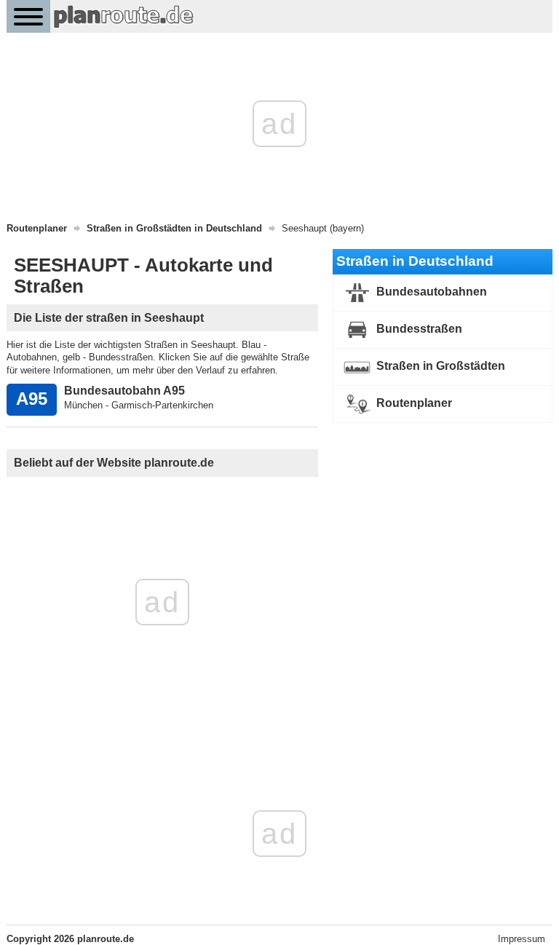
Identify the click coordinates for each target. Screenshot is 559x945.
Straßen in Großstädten (439, 366)
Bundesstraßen (417, 329)
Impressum (521, 938)
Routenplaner (412, 403)
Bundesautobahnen (430, 291)
